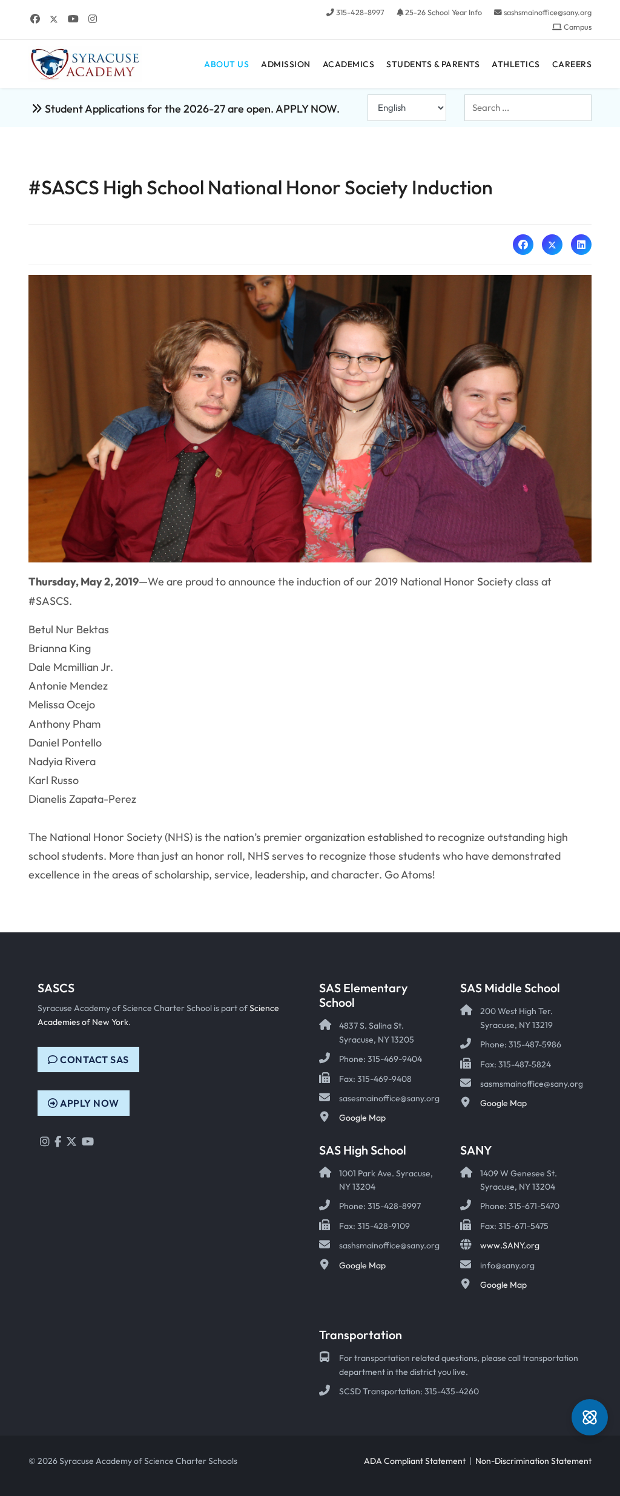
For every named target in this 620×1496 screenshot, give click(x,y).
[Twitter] (54, 19)
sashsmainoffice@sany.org (548, 12)
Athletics (516, 64)
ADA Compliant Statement (415, 1460)
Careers (572, 64)
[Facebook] (35, 19)
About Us (226, 64)
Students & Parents (433, 64)
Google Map (362, 1117)
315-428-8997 (360, 12)
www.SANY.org (509, 1245)
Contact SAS (93, 1059)
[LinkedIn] (581, 244)
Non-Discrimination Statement (533, 1460)
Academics (349, 64)
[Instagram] (92, 19)
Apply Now (88, 1103)
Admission (286, 64)
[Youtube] (73, 19)
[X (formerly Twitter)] (552, 244)
